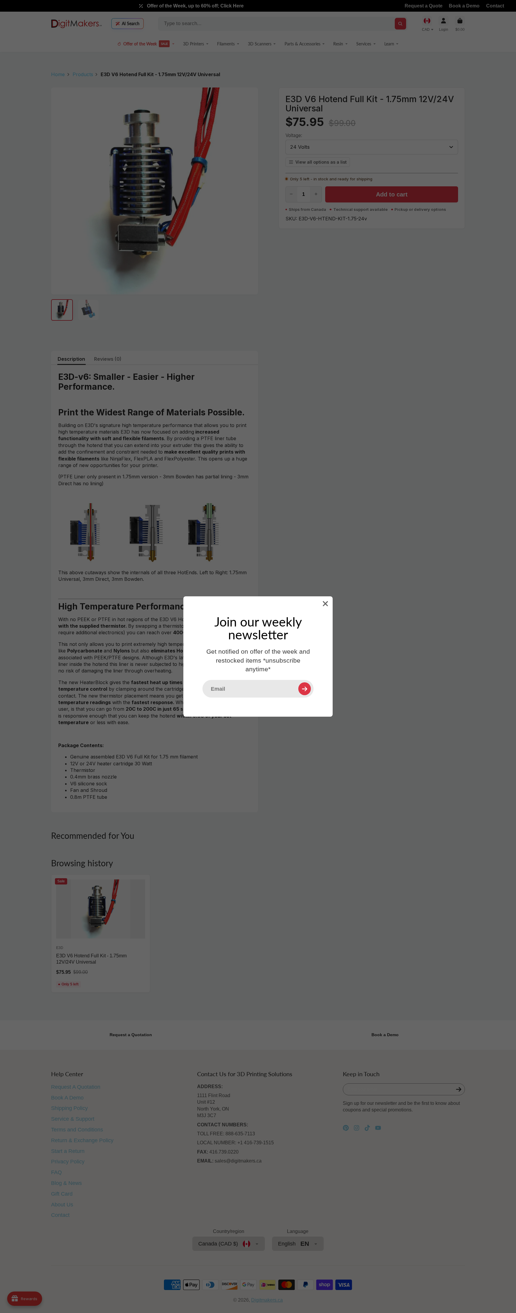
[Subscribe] (304, 688)
